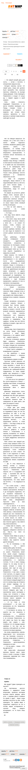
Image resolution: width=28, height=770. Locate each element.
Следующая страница (14, 724)
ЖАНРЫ (4, 31)
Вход (2, 2)
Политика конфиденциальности (16, 767)
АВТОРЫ (12, 31)
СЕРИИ (14, 34)
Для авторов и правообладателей (17, 766)
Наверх (23, 768)
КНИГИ (4, 34)
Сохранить (19, 53)
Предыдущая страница (19, 722)
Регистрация (9, 2)
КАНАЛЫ (4, 37)
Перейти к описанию (8, 722)
